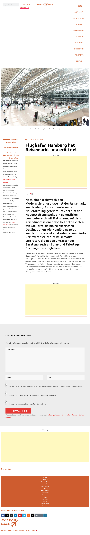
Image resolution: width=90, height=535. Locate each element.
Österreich (79, 12)
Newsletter (45, 506)
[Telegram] (24, 515)
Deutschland (79, 18)
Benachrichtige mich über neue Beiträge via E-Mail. (28, 404)
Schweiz (79, 24)
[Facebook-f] (3, 515)
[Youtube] (20, 515)
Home (79, 6)
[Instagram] (11, 515)
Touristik (79, 36)
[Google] (37, 515)
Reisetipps (79, 55)
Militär (79, 61)
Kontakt (45, 501)
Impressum (45, 499)
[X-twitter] (7, 515)
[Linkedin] (16, 515)
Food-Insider (79, 43)
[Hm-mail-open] (41, 515)
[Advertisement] (56, 171)
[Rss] (28, 515)
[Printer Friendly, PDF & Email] (31, 194)
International (79, 30)
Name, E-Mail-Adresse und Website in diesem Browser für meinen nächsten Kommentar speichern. (46, 387)
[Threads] (32, 515)
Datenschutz (45, 503)
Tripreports (79, 49)
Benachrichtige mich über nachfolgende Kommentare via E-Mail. (33, 395)
